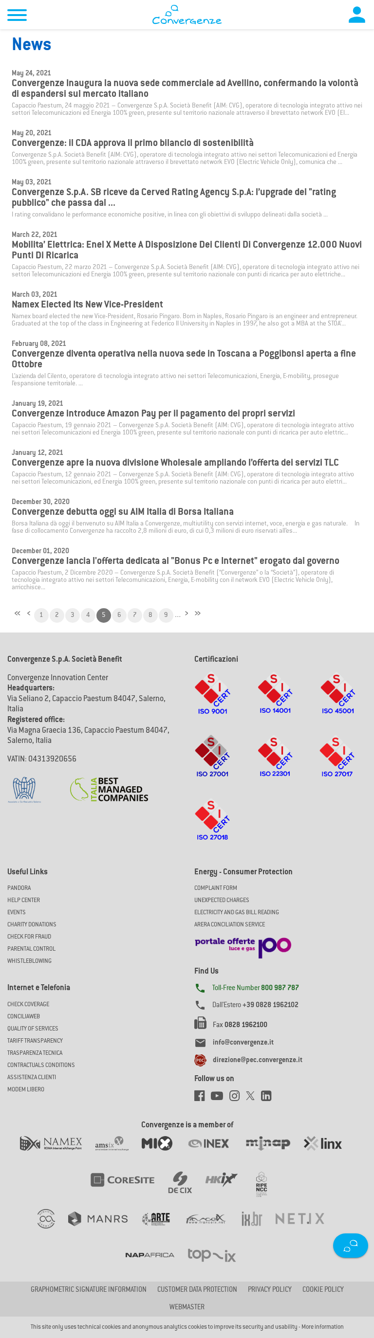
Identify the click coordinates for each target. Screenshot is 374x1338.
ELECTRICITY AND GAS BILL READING (236, 913)
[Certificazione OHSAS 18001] (337, 702)
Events (16, 913)
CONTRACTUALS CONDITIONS (41, 1065)
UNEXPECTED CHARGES (221, 901)
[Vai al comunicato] (109, 783)
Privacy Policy (270, 1290)
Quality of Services (32, 1029)
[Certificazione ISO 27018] (212, 829)
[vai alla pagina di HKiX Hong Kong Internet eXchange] (228, 1190)
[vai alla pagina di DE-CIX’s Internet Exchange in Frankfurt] (187, 1190)
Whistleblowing (29, 961)
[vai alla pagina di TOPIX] (217, 1264)
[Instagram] (237, 1098)
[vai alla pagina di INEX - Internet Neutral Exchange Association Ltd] (215, 1153)
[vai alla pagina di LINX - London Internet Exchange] (329, 1153)
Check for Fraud (29, 937)
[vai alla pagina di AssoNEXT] (52, 1228)
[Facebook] (202, 1098)
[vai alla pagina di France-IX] (213, 1228)
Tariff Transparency (35, 1041)
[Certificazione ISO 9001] (212, 702)
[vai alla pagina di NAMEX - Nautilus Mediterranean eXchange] (57, 1153)
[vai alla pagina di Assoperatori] (162, 1228)
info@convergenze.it (243, 1043)
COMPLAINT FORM (215, 888)
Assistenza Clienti (31, 1078)
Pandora (19, 888)
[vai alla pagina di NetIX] (306, 1228)
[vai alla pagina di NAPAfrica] (156, 1264)
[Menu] (17, 16)
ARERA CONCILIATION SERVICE (229, 925)
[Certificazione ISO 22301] (275, 765)
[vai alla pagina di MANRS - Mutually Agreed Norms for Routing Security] (104, 1228)
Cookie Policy (323, 1290)
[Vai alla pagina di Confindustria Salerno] (24, 785)
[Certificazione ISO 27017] (337, 765)
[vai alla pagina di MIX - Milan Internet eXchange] (164, 1153)
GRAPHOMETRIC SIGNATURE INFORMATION (89, 1290)
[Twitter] (253, 1098)
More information (322, 1327)
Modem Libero (25, 1090)
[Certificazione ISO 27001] (212, 765)
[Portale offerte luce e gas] (243, 945)
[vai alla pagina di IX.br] (259, 1228)
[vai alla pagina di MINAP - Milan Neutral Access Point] (274, 1153)
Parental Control (31, 949)
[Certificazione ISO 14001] (275, 702)
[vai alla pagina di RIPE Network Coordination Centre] (267, 1190)
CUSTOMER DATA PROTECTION (197, 1290)
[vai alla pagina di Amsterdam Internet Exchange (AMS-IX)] (118, 1153)
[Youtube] (220, 1098)
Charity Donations (31, 925)
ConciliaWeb (23, 1017)
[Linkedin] (268, 1098)
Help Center (23, 901)
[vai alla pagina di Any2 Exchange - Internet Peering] (129, 1190)
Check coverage (28, 1005)
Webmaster (187, 1307)
